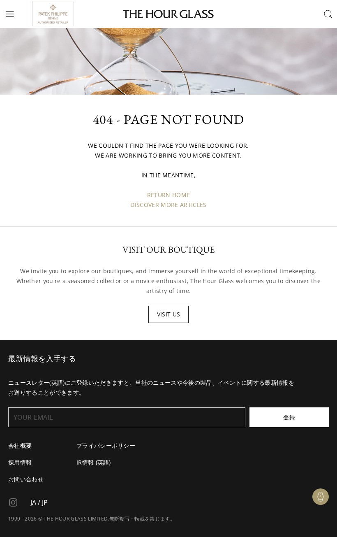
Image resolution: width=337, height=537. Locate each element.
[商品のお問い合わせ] (320, 497)
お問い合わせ (26, 479)
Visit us (168, 314)
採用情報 (20, 462)
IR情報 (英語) (93, 462)
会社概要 (20, 445)
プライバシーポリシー (105, 445)
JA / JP (39, 502)
